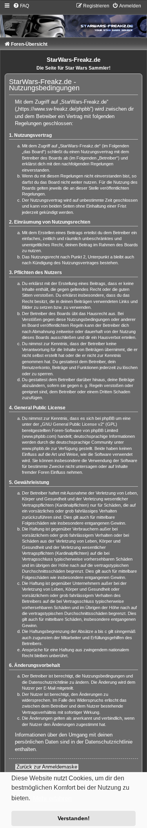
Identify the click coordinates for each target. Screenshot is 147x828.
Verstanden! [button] (74, 818)
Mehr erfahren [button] (52, 798)
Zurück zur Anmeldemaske (46, 767)
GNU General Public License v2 (72, 424)
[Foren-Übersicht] (73, 20)
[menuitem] (21, 6)
